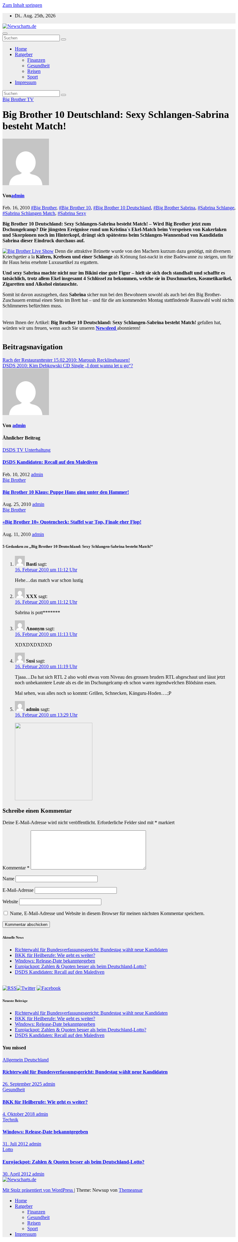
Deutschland (36, 1059)
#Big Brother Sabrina (174, 207)
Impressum (25, 82)
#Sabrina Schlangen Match (28, 213)
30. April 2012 (17, 1174)
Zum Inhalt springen (22, 5)
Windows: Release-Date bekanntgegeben (55, 960)
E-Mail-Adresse (17, 890)
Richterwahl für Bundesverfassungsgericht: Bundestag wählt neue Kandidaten (91, 949)
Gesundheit (38, 65)
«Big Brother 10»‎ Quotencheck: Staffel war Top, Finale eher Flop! (71, 522)
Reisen (34, 71)
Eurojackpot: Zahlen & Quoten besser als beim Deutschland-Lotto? (80, 966)
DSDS (9, 450)
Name (8, 878)
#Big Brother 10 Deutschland (122, 207)
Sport (32, 76)
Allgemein (13, 1059)
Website (10, 901)
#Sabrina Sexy (72, 213)
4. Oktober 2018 (19, 1114)
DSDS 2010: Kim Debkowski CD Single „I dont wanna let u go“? (67, 365)
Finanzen (36, 60)
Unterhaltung (38, 450)
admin (17, 195)
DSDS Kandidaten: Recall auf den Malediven (50, 462)
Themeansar (131, 1190)
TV (30, 99)
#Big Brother (43, 207)
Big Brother (14, 99)
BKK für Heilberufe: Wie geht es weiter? (55, 955)
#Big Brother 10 (75, 207)
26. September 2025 (22, 1084)
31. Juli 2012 (15, 1143)
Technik (10, 1119)
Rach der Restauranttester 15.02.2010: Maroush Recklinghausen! (66, 360)
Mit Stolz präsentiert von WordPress (38, 1190)
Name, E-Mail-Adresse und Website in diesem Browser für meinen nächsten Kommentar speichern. (107, 913)
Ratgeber (24, 54)
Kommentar (15, 867)
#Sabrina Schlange (216, 207)
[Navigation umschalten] (4, 33)
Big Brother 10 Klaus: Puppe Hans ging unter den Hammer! (65, 492)
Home (21, 48)
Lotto (7, 1149)
